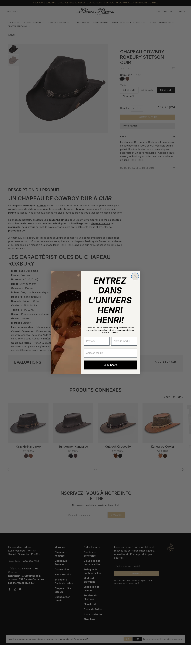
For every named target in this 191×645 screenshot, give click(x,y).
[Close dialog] (135, 276)
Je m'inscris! (110, 364)
